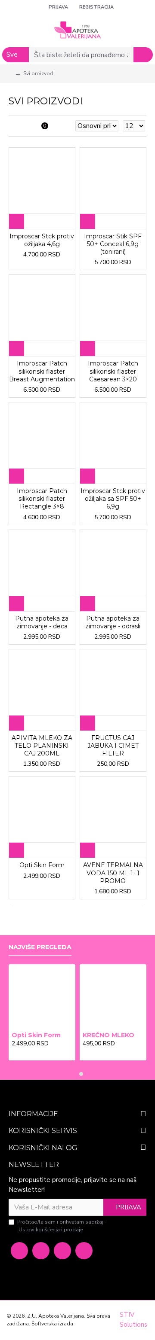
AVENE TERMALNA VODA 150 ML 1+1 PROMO (113, 872)
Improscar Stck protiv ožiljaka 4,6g (41, 240)
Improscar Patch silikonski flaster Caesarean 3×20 (113, 371)
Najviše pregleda (40, 947)
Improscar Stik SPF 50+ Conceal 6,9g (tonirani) (113, 244)
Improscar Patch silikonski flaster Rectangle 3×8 (42, 498)
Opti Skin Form (42, 865)
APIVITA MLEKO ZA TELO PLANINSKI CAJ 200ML (42, 745)
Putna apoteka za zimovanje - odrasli (112, 622)
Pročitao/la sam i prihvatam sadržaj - (62, 1225)
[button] (74, 1074)
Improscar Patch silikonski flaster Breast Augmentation (42, 371)
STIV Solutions (133, 1319)
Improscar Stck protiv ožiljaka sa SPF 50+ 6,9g (113, 498)
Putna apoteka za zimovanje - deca (41, 622)
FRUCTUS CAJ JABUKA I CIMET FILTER (113, 745)
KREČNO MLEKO (108, 1035)
